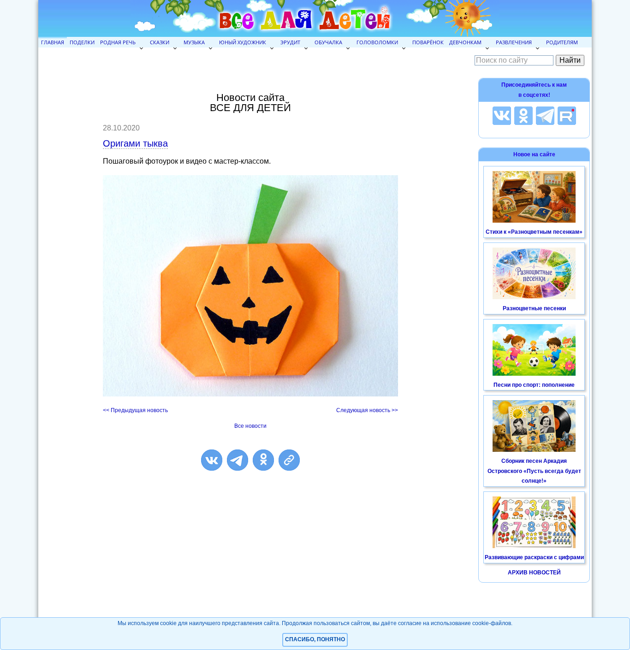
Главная (52, 42)
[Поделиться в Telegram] (237, 460)
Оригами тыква (135, 143)
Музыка (194, 42)
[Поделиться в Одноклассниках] (263, 460)
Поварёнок (428, 42)
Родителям (562, 42)
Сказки (159, 42)
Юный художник (242, 42)
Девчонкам (465, 42)
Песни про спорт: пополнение (534, 385)
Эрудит (290, 42)
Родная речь (118, 42)
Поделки (82, 42)
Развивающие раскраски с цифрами (534, 557)
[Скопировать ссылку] (289, 460)
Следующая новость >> (367, 410)
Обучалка (328, 42)
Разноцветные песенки (534, 308)
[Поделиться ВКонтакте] (211, 460)
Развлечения (514, 42)
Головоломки (377, 42)
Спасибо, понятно (315, 639)
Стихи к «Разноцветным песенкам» (534, 232)
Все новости (250, 426)
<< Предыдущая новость (135, 410)
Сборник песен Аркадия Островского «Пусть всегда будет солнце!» (534, 471)
